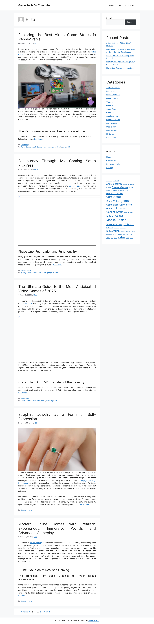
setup (57, 273)
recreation (109, 234)
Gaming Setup (26, 270)
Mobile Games (37, 147)
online (43, 401)
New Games (47, 147)
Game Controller (113, 95)
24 (41, 612)
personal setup (75, 186)
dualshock (109, 190)
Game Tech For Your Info (34, 5)
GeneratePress (93, 621)
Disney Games (26, 147)
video (69, 147)
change (125, 184)
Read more (38, 139)
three (115, 238)
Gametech (110, 113)
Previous (23, 612)
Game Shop (25, 145)
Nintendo (110, 134)
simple (120, 234)
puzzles (128, 231)
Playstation (111, 137)
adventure (109, 181)
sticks (108, 238)
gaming (23, 273)
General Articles (26, 510)
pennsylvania (56, 147)
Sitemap (109, 168)
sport (132, 234)
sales (48, 401)
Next (47, 612)
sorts (127, 234)
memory (28, 304)
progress (50, 273)
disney (108, 187)
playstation (113, 230)
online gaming (36, 543)
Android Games (113, 88)
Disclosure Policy (113, 164)
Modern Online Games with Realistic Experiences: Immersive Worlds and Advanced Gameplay (57, 528)
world (131, 238)
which (127, 238)
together (54, 401)
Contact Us (129, 5)
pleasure (123, 231)
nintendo (129, 224)
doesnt (131, 187)
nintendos (109, 228)
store (112, 238)
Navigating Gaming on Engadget (120, 68)
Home (111, 5)
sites (124, 234)
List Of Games (112, 123)
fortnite (115, 190)
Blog (119, 5)
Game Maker (111, 102)
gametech (112, 208)
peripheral (123, 228)
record (133, 231)
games (125, 201)
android (116, 181)
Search (109, 18)
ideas (125, 212)
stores (64, 147)
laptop (130, 212)
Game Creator (112, 98)
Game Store (111, 109)
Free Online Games (123, 190)
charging (131, 184)
